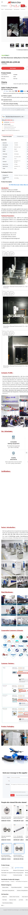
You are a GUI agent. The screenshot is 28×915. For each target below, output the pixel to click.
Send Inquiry (13, 68)
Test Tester (4, 899)
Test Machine (23, 9)
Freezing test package (17, 875)
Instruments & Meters (8, 9)
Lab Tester (21, 899)
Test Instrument (16, 9)
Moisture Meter (5, 887)
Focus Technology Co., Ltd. (16, 909)
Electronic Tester (12, 899)
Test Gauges (3, 875)
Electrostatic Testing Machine (8, 890)
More (2, 905)
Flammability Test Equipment (7, 872)
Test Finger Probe (4, 870)
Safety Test (4, 896)
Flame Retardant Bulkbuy (7, 903)
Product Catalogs (19, 867)
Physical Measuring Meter (16, 887)
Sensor (26, 875)
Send (12, 795)
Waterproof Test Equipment (18, 870)
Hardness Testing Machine (22, 890)
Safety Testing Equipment (18, 872)
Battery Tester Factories (14, 896)
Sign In (3, 130)
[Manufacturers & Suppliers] (14, 2)
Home (2, 9)
